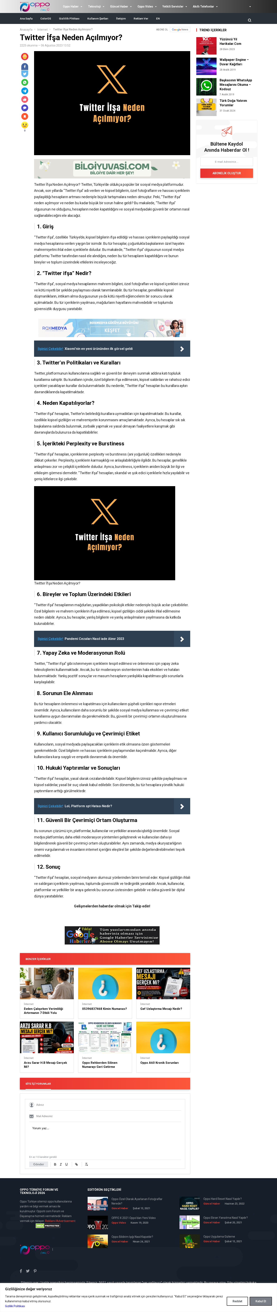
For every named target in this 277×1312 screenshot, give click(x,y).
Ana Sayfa (26, 18)
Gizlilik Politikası (15, 1306)
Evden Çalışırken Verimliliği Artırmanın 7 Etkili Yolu (43, 1011)
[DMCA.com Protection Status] (48, 1225)
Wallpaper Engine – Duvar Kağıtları (234, 62)
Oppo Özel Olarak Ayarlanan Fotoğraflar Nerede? (137, 1201)
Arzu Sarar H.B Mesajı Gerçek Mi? (45, 1065)
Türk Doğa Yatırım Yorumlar (233, 103)
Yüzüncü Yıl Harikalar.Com (230, 41)
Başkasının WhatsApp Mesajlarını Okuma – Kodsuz (236, 84)
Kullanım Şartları (97, 18)
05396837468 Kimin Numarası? (104, 1009)
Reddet (237, 1301)
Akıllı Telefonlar (203, 6)
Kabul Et (261, 1301)
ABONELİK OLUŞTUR (227, 173)
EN (158, 18)
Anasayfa (26, 29)
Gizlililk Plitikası (69, 18)
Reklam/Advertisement (60, 1221)
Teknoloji (94, 6)
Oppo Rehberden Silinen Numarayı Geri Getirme (99, 1065)
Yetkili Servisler (173, 6)
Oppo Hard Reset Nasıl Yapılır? (222, 1198)
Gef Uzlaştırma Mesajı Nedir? (161, 1009)
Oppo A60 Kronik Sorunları (159, 1063)
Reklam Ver (141, 18)
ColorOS (45, 18)
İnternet (42, 29)
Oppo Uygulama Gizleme (219, 1236)
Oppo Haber (71, 6)
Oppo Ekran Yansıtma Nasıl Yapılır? (225, 1217)
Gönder (38, 1164)
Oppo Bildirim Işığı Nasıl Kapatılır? (132, 1236)
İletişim (121, 18)
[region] (138, 1297)
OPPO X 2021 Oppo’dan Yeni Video (134, 1218)
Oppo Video (145, 6)
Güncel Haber (119, 6)
